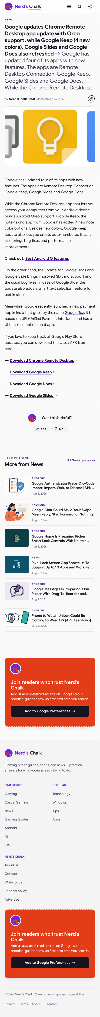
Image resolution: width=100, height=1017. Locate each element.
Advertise (12, 899)
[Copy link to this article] (91, 99)
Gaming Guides (17, 819)
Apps (57, 819)
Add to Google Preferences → (50, 711)
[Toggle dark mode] (90, 6)
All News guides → (81, 460)
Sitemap (51, 1004)
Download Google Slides (32, 395)
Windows (60, 802)
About (36, 1004)
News (9, 19)
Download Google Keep (31, 372)
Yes (43, 429)
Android (11, 828)
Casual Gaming (16, 802)
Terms (23, 1004)
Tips (56, 811)
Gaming (11, 794)
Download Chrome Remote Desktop (42, 360)
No (61, 429)
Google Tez (74, 312)
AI (6, 836)
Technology (61, 794)
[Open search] (79, 6)
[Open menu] (69, 6)
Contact (11, 874)
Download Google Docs (31, 384)
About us (11, 865)
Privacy (10, 1004)
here (8, 349)
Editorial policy (16, 891)
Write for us (13, 882)
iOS (7, 845)
